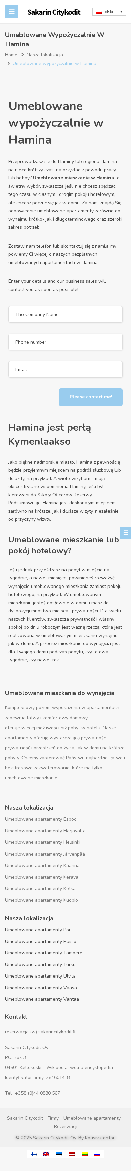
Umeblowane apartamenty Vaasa (41, 988)
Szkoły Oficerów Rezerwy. (65, 495)
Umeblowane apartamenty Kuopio (41, 900)
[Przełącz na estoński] (59, 1154)
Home (11, 55)
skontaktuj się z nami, (83, 246)
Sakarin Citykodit (25, 1118)
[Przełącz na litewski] (84, 1154)
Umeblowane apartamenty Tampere (43, 953)
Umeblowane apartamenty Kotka (40, 888)
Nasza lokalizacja (45, 55)
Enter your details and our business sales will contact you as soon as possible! (57, 285)
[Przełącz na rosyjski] (97, 1154)
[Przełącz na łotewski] (72, 1154)
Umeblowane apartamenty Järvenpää (45, 854)
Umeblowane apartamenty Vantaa (42, 999)
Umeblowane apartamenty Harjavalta (45, 831)
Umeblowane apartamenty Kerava (41, 877)
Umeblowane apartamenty (92, 1118)
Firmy (53, 1118)
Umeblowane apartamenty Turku (40, 964)
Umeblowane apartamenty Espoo (41, 819)
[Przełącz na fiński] (33, 1154)
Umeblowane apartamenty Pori (38, 930)
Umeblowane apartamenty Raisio (40, 941)
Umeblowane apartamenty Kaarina (42, 865)
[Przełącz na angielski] (46, 1154)
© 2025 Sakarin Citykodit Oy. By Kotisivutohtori (65, 1138)
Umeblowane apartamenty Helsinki (42, 842)
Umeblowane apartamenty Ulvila (40, 976)
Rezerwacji (65, 1126)
